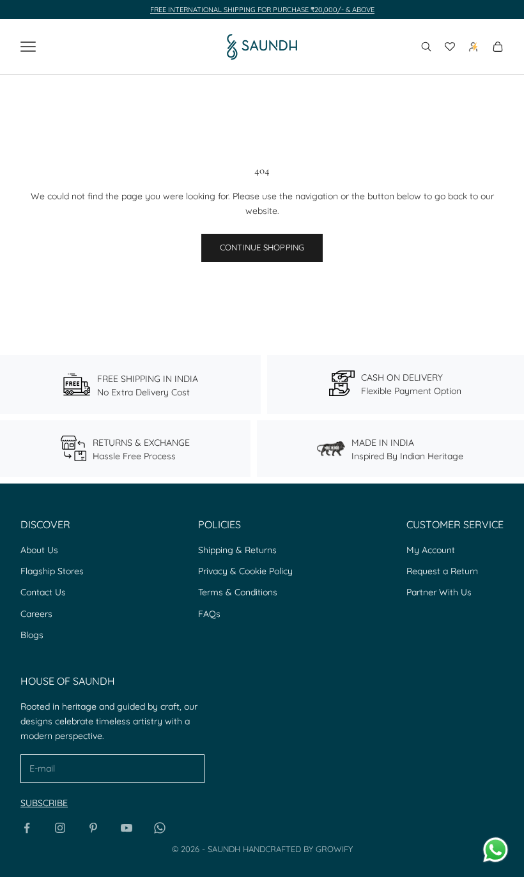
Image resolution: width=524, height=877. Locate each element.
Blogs (31, 635)
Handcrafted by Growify (298, 849)
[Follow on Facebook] (26, 827)
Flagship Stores (52, 571)
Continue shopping (262, 247)
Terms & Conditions (237, 592)
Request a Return (442, 571)
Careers (36, 614)
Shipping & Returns (237, 550)
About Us (39, 550)
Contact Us (43, 592)
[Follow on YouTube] (126, 827)
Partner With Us (439, 592)
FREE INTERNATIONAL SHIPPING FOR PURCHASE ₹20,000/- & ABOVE (262, 9)
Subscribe (44, 802)
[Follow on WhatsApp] (159, 827)
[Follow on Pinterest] (93, 827)
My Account (430, 550)
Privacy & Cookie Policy (245, 571)
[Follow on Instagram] (60, 827)
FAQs (209, 614)
